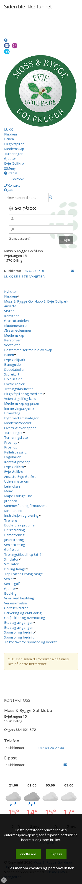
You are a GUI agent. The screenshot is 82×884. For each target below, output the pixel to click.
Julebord (10, 500)
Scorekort (11, 374)
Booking (10, 593)
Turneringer (13, 153)
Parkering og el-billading (23, 613)
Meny (8, 491)
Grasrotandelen (16, 320)
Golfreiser (12, 549)
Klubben (10, 134)
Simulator (11, 559)
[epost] (72, 271)
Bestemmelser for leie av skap (28, 350)
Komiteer (11, 315)
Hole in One (13, 379)
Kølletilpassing (15, 452)
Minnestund (13, 510)
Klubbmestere (15, 325)
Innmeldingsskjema (19, 408)
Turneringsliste (16, 437)
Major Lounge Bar (18, 495)
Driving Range (15, 569)
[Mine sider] (6, 40)
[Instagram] (14, 45)
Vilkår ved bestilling (19, 598)
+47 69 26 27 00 (33, 271)
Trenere (10, 520)
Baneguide (12, 364)
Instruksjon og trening (21, 515)
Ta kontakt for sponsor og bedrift (30, 642)
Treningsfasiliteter (18, 388)
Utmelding (12, 413)
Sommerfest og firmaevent (25, 505)
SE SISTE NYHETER (29, 276)
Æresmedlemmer (17, 330)
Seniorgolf (12, 583)
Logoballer (12, 457)
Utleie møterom (16, 481)
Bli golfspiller (14, 144)
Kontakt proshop (17, 462)
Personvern (13, 340)
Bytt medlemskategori (21, 418)
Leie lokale (12, 486)
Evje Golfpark (14, 359)
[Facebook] (7, 45)
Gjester (10, 158)
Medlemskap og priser (21, 403)
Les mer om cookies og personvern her (41, 868)
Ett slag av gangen (18, 622)
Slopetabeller (14, 369)
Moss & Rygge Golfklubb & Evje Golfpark (36, 301)
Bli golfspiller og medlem (23, 393)
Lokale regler (14, 384)
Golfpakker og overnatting (24, 617)
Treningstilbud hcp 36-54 (24, 554)
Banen (9, 139)
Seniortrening (14, 544)
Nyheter (10, 291)
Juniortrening (14, 539)
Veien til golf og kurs (20, 398)
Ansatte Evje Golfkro (20, 476)
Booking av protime (19, 525)
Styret (9, 310)
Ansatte (10, 306)
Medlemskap (14, 148)
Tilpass (56, 854)
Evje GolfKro (14, 163)
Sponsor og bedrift (19, 632)
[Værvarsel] (7, 51)
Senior (9, 578)
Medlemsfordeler (17, 423)
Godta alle (28, 854)
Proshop (11, 442)
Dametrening (14, 535)
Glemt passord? (20, 238)
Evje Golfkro (13, 471)
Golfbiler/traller (16, 608)
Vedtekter (12, 345)
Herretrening (14, 530)
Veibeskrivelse (15, 603)
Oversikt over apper (20, 428)
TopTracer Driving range (23, 573)
